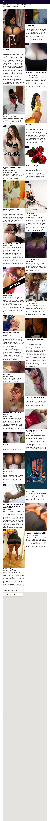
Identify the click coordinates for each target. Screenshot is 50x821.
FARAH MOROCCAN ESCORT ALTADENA (12, 168)
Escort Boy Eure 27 (32, 165)
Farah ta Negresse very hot (12, 470)
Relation (6, 444)
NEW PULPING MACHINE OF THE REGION (35, 431)
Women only (30, 25)
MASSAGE (6, 115)
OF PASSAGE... (8, 293)
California (23, 4)
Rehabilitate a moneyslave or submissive (12, 333)
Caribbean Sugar (8, 569)
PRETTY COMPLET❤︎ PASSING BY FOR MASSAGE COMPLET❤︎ (36, 533)
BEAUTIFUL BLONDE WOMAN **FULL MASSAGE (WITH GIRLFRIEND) (13, 506)
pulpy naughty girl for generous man (36, 73)
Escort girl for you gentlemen (35, 397)
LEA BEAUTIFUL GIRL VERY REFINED (12, 413)
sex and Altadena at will (33, 259)
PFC (4, 1)
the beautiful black (32, 302)
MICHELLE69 (30, 124)
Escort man (29, 490)
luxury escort (30, 213)
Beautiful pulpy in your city (12, 209)
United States (17, 4)
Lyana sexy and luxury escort (12, 243)
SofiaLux (6, 49)
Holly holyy (7, 374)
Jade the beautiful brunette (34, 339)
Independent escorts (7, 4)
